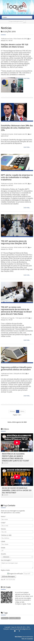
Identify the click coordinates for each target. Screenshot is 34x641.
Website (3, 529)
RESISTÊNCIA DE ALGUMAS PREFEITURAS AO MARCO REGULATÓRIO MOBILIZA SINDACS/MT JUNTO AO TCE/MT (15, 457)
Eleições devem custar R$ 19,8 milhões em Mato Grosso (14, 45)
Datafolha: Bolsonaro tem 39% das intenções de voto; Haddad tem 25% (17, 127)
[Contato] (14, 631)
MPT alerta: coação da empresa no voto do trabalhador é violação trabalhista (17, 177)
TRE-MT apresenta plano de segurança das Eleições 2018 (14, 242)
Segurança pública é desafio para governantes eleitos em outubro (16, 368)
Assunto (3, 554)
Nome (3, 516)
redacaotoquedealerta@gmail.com (20, 629)
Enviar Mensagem (9, 576)
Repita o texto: (5, 570)
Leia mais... (26, 78)
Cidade (3, 541)
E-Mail (3, 523)
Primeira (12, 411)
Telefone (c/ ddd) (6, 535)
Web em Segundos (27, 638)
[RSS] (19, 631)
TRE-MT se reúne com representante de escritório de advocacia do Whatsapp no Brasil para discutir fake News (16, 310)
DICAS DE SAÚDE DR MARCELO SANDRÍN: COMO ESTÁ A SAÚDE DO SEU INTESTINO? (16, 490)
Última (22, 411)
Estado (3, 548)
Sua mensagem (6, 560)
